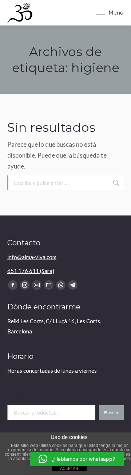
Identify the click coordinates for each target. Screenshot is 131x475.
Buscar (17, 396)
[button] (77, 459)
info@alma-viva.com (31, 257)
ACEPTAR (69, 468)
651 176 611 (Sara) (30, 271)
